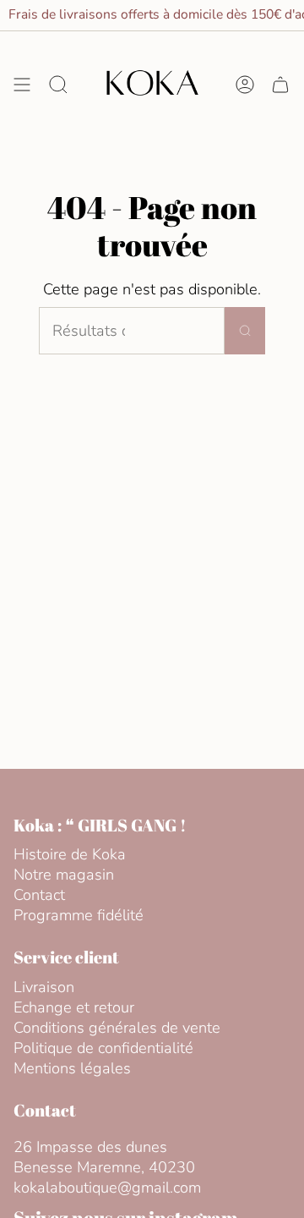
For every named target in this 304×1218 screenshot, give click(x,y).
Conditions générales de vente (117, 1028)
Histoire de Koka (70, 854)
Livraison (44, 987)
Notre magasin (64, 874)
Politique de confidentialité (103, 1048)
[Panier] (280, 84)
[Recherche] (245, 330)
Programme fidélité (79, 915)
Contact (39, 895)
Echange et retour (74, 1007)
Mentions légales (72, 1068)
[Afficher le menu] (22, 84)
